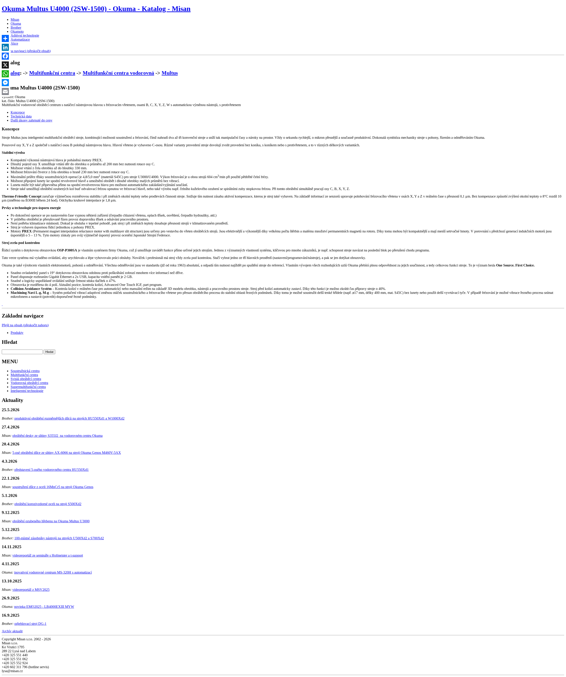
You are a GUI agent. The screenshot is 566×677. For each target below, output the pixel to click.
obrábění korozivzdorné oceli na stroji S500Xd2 (47, 504)
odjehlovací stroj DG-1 (30, 624)
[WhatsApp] (5, 73)
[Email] (5, 91)
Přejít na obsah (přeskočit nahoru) (25, 325)
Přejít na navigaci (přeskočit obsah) (26, 51)
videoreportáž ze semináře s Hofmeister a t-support (47, 555)
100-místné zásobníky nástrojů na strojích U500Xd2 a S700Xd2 (59, 538)
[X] (5, 65)
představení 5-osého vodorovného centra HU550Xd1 (51, 470)
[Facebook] (5, 56)
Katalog (11, 73)
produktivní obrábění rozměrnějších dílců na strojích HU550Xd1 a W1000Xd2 (69, 418)
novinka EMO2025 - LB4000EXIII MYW (44, 607)
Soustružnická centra (25, 371)
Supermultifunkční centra (28, 387)
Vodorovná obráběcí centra (29, 383)
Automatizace (20, 39)
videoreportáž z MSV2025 (31, 589)
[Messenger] (5, 82)
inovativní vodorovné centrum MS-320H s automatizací (53, 572)
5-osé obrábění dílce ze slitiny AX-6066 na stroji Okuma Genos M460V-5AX (66, 453)
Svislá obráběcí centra (26, 379)
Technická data (21, 116)
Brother (16, 27)
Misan (15, 19)
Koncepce (18, 112)
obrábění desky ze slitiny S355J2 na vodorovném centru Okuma (57, 435)
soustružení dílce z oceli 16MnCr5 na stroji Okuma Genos (52, 487)
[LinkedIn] (5, 47)
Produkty (17, 333)
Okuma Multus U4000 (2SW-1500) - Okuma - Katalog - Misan (96, 9)
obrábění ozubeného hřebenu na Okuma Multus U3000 (51, 521)
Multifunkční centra (52, 73)
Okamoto (17, 31)
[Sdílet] (5, 38)
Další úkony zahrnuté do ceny (31, 120)
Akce (14, 43)
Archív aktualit (12, 631)
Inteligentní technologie (27, 391)
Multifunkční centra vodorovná (118, 73)
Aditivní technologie (25, 35)
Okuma (16, 23)
